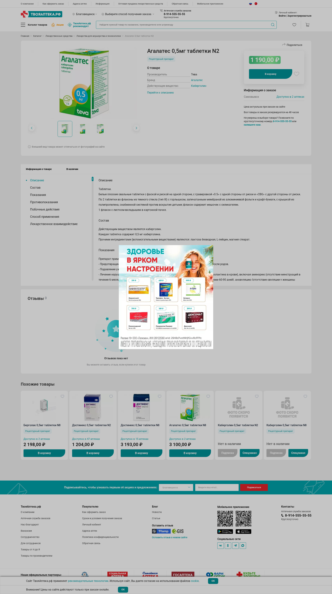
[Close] (209, 249)
